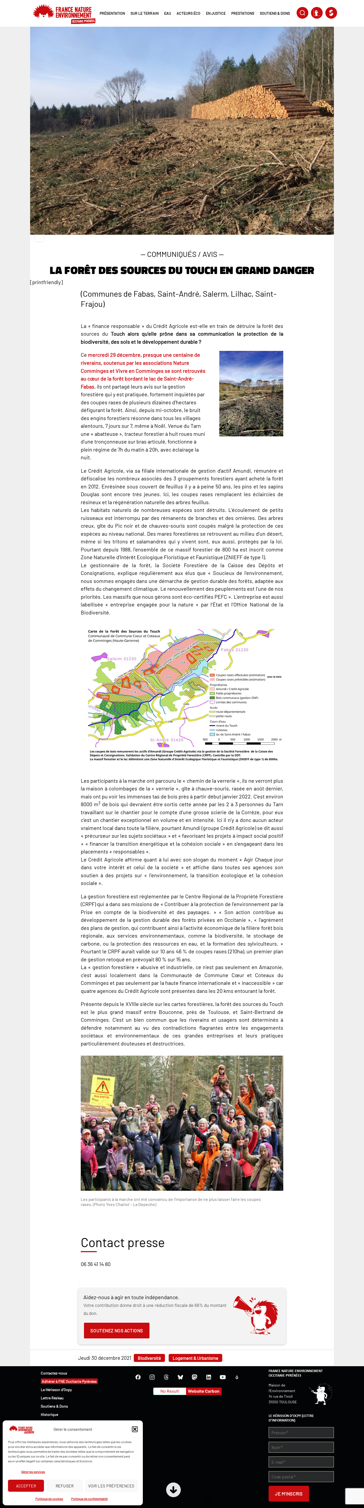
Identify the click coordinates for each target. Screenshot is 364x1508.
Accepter (26, 1485)
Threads (166, 1377)
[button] (134, 1429)
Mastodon (194, 1377)
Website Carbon (203, 1391)
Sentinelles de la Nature (317, 13)
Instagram (152, 1377)
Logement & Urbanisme (195, 1358)
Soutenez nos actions (116, 1330)
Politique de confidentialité (89, 1499)
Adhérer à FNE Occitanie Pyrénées (69, 1381)
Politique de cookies (49, 1499)
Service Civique (331, 13)
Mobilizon (237, 1377)
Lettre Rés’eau (52, 1398)
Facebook (138, 1377)
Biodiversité (149, 1358)
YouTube (222, 1377)
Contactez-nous (54, 1373)
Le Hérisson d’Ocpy (56, 1389)
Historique (49, 1414)
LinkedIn (208, 1377)
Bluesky (180, 1377)
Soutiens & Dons (54, 1406)
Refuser (65, 1485)
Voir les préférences (111, 1485)
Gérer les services (33, 1472)
